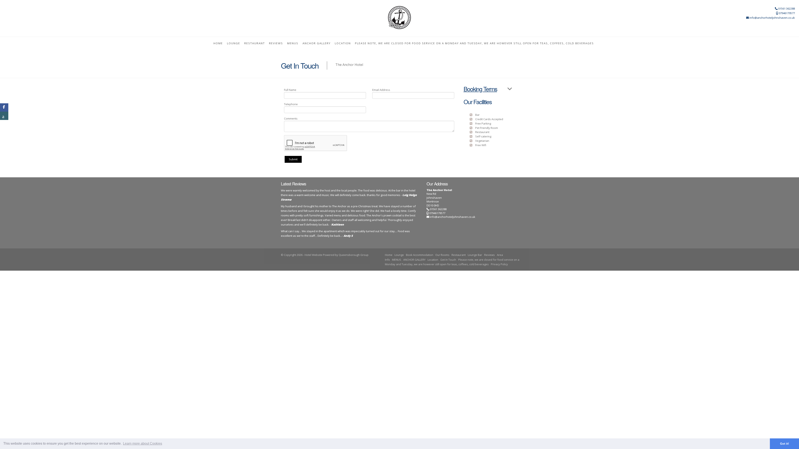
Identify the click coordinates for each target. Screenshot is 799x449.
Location (343, 43)
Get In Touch (448, 260)
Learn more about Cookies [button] (142, 443)
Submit (293, 159)
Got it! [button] (784, 443)
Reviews (276, 43)
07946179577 (437, 213)
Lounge (233, 43)
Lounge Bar (475, 255)
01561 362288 (438, 209)
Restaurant (254, 43)
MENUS (292, 43)
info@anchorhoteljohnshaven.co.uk (452, 217)
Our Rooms (442, 255)
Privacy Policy (499, 264)
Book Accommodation (419, 255)
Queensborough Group (353, 255)
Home (218, 43)
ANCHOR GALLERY (317, 43)
